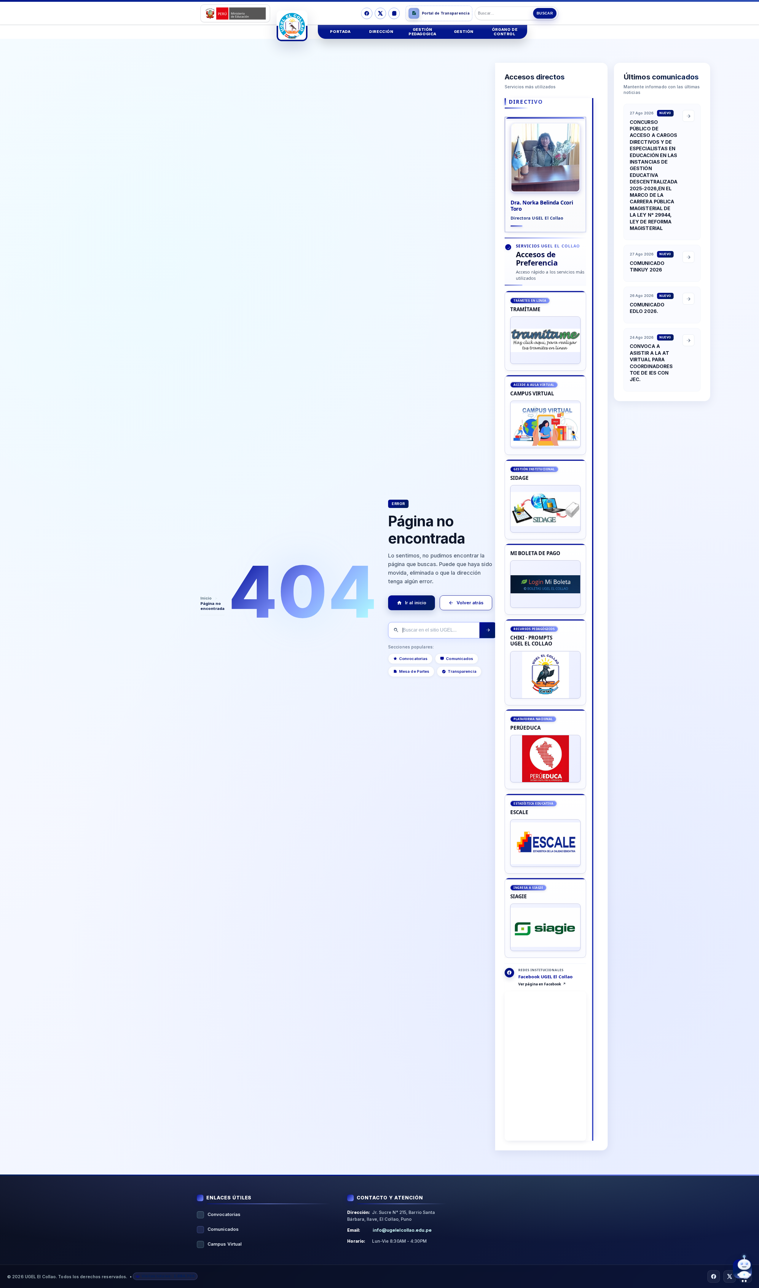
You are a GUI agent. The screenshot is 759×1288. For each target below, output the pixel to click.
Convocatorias (413, 658)
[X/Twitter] (380, 13)
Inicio (206, 598)
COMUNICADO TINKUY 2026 (647, 266)
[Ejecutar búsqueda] (488, 630)
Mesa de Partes (414, 671)
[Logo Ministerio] (235, 13)
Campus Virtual (225, 1244)
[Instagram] (394, 13)
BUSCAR (545, 13)
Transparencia (462, 671)
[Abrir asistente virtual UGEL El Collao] (742, 1269)
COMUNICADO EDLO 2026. (647, 308)
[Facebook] (366, 13)
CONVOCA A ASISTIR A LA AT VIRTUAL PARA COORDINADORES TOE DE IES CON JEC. (651, 363)
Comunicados (459, 658)
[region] (545, 624)
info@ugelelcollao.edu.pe (402, 1230)
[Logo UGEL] (292, 25)
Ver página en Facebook (539, 984)
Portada (340, 31)
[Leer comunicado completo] (688, 116)
